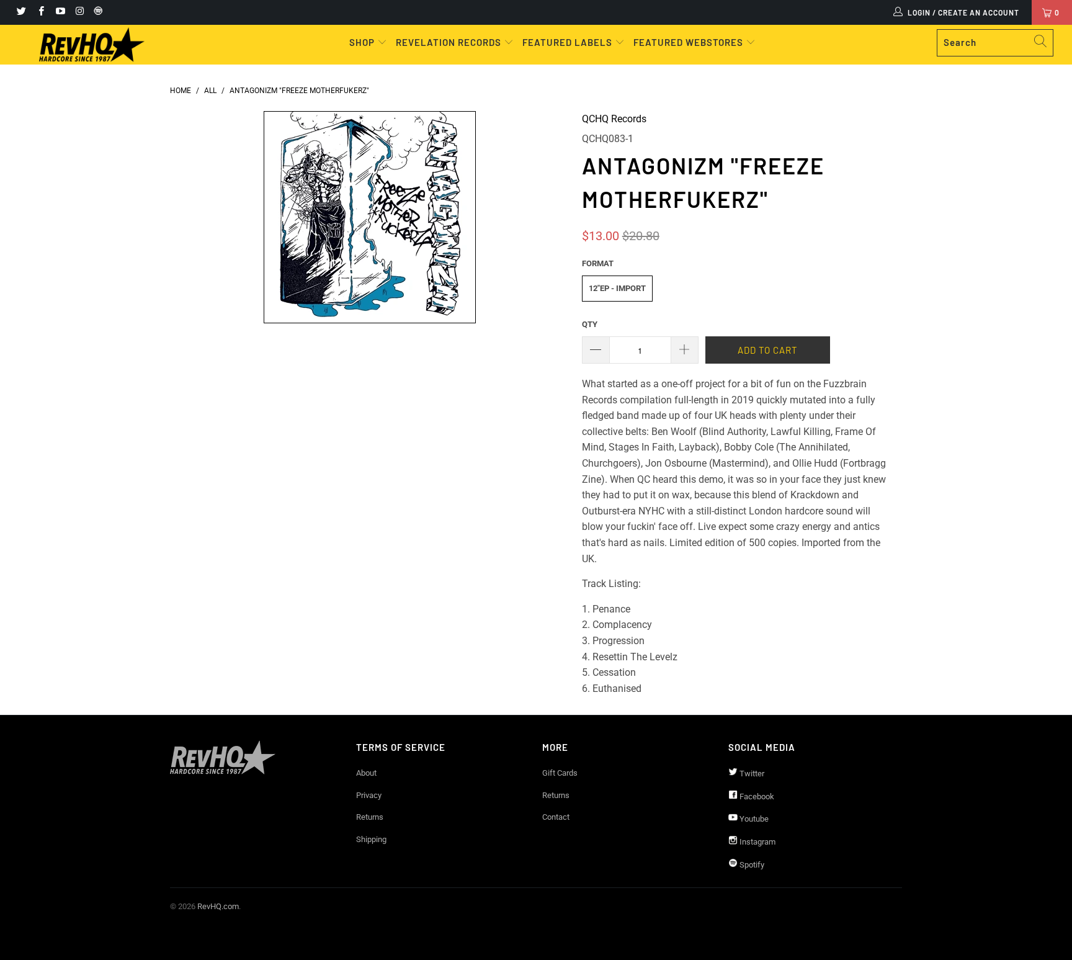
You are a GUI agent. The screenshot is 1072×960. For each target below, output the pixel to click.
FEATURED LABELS (567, 42)
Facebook (756, 796)
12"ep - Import (617, 288)
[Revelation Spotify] (96, 12)
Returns (369, 817)
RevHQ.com (218, 906)
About (366, 773)
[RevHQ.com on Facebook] (40, 12)
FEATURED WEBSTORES (689, 42)
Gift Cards (560, 773)
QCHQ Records (614, 119)
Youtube (753, 818)
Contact (556, 817)
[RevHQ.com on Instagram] (79, 12)
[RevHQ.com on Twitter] (21, 12)
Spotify (751, 864)
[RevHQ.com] (91, 44)
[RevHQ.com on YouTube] (60, 12)
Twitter (751, 773)
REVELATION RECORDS (448, 42)
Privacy (369, 795)
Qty (589, 324)
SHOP (363, 42)
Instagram (756, 841)
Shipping (371, 839)
